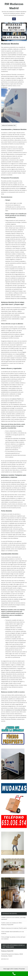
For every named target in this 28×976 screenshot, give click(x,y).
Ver (14, 125)
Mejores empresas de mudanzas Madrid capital (14, 928)
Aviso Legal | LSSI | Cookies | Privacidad (14, 968)
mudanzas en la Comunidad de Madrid (16, 710)
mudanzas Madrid (16, 399)
